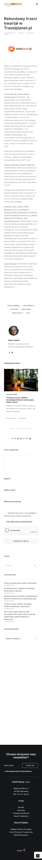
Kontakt (21, 807)
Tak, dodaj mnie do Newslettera (19, 522)
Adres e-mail (10, 490)
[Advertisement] (21, 668)
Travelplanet (26, 309)
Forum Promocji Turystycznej (21, 832)
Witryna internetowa (12, 501)
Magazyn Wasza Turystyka (21, 829)
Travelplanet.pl (17, 313)
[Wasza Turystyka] (13, 4)
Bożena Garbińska (13, 305)
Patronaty (21, 810)
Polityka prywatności (21, 813)
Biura (21, 33)
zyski (28, 313)
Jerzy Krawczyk (28, 305)
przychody (14, 309)
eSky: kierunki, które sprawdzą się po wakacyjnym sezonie (20, 399)
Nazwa (7, 479)
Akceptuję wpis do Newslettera (18, 771)
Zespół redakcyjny (21, 816)
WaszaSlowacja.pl (21, 835)
